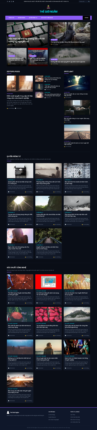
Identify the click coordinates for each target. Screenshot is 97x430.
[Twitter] (9, 1)
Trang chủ (11, 17)
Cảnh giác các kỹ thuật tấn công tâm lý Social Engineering (76, 326)
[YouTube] (13, 1)
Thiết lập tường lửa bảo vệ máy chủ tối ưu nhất (52, 86)
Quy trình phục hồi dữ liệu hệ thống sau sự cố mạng (53, 78)
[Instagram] (11, 1)
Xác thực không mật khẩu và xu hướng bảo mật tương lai (53, 94)
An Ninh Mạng (21, 17)
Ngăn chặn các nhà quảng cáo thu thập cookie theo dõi (18, 248)
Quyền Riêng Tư (33, 17)
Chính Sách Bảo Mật (75, 417)
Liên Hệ (86, 17)
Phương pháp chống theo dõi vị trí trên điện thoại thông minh (48, 182)
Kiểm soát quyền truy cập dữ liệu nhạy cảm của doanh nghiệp (20, 97)
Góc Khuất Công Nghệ (47, 17)
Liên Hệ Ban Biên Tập (75, 422)
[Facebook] (7, 1)
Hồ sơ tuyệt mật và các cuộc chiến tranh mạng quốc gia (47, 359)
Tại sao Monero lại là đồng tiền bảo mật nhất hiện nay (47, 326)
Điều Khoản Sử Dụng (75, 419)
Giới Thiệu (72, 414)
